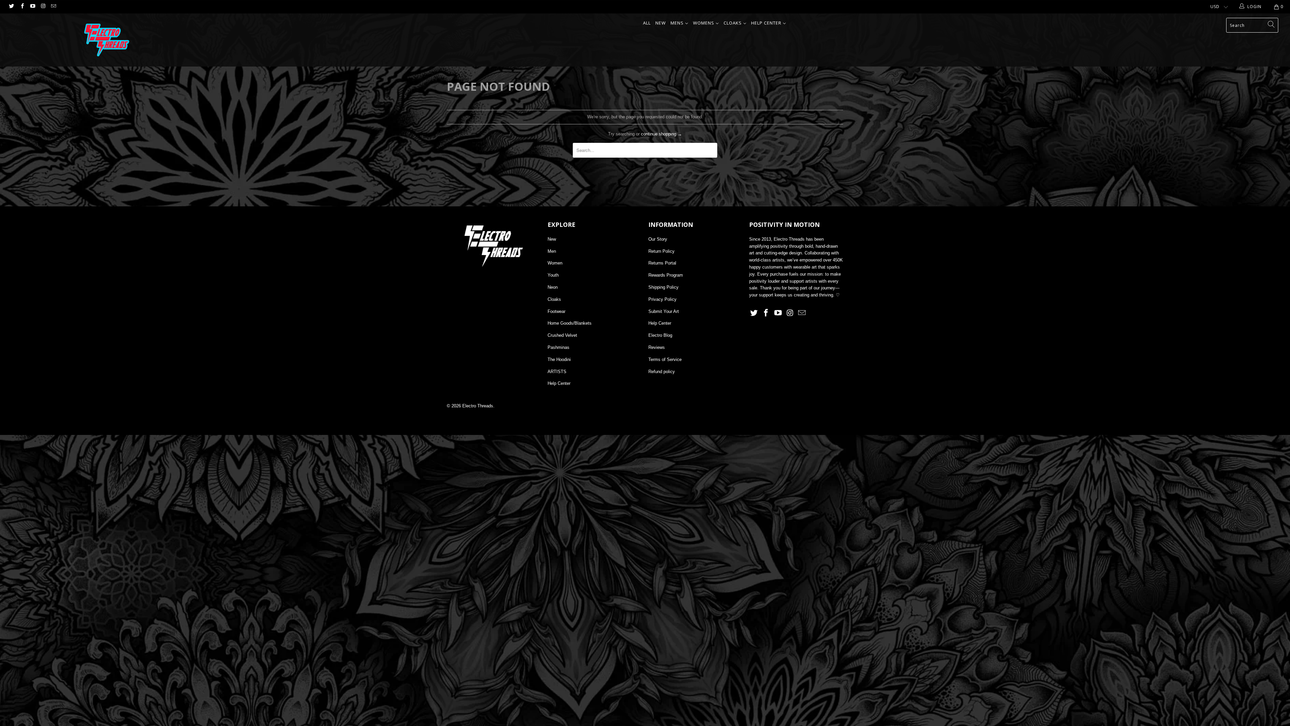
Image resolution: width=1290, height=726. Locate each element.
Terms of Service (665, 359)
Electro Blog (660, 335)
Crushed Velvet (562, 335)
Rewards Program (665, 275)
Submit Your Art (663, 311)
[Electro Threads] (106, 40)
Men (552, 251)
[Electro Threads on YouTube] (32, 6)
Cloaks (554, 299)
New (552, 239)
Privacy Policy (662, 299)
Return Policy (661, 251)
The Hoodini (559, 359)
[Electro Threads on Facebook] (22, 6)
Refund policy (661, 371)
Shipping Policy (663, 287)
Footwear (556, 311)
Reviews (656, 347)
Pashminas (558, 347)
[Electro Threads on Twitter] (11, 6)
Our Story (657, 239)
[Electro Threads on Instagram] (43, 6)
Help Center (559, 383)
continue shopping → (661, 133)
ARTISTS (557, 371)
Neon (553, 287)
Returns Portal (662, 263)
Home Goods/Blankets (570, 323)
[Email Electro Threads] (53, 6)
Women (555, 263)
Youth (553, 275)
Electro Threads (477, 405)
